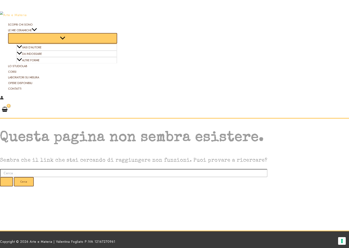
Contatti (14, 89)
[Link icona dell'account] (2, 98)
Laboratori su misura (23, 77)
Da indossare (32, 54)
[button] (34, 30)
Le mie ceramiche (20, 30)
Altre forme (30, 60)
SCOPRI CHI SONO (20, 25)
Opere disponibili (20, 83)
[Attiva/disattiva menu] (62, 38)
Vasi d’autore (31, 47)
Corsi (12, 72)
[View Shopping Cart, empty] (4, 110)
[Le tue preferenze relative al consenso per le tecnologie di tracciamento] (342, 241)
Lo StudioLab (17, 66)
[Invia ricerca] (6, 181)
